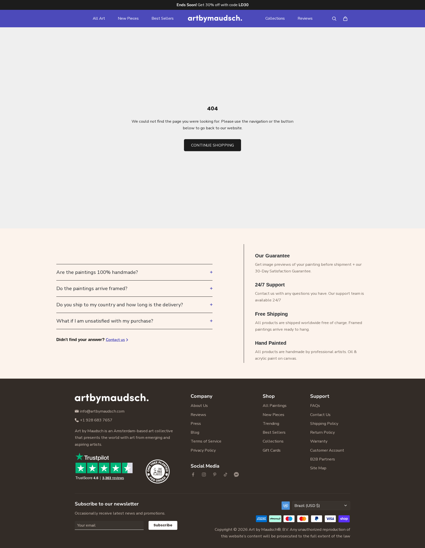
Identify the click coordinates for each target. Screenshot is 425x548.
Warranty (318, 441)
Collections (275, 18)
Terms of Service (206, 441)
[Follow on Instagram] (203, 474)
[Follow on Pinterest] (214, 474)
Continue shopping (212, 145)
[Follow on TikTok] (225, 474)
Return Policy (322, 432)
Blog (195, 432)
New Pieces (128, 18)
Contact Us (320, 414)
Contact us (115, 339)
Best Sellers (163, 18)
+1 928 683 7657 (96, 420)
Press (196, 423)
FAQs (315, 405)
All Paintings (275, 405)
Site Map (318, 468)
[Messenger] (236, 474)
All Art (99, 18)
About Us (199, 405)
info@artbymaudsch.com (102, 411)
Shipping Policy (324, 423)
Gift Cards (272, 450)
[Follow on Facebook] (193, 474)
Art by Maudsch (263, 529)
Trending (271, 423)
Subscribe (162, 525)
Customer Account (327, 450)
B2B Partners (322, 459)
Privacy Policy (203, 450)
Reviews (305, 18)
